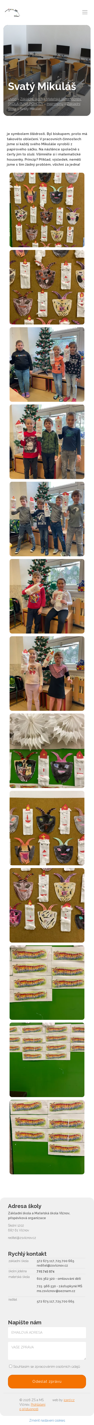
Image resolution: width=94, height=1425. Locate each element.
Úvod (12, 99)
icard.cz (69, 1400)
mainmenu (55, 104)
